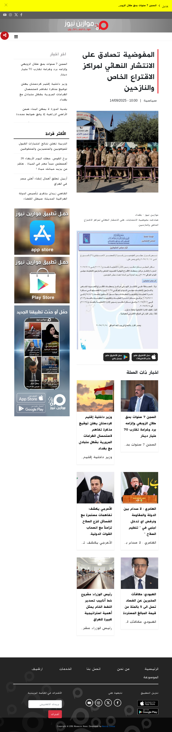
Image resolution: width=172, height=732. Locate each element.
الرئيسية (151, 668)
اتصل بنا (93, 668)
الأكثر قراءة (56, 134)
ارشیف (37, 668)
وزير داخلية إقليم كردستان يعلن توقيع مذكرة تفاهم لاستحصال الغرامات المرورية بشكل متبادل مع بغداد (43, 92)
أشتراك (55, 714)
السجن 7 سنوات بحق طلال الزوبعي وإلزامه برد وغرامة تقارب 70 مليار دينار (44, 69)
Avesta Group (108, 726)
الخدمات (65, 668)
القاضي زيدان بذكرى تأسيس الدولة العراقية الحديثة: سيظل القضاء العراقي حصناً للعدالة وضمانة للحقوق (41, 198)
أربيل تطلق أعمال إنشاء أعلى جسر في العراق (43, 181)
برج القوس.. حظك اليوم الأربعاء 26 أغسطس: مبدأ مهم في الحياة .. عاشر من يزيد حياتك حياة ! (42, 163)
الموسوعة (150, 677)
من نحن (123, 668)
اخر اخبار (58, 54)
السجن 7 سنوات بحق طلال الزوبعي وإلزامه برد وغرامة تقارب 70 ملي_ (117, 5)
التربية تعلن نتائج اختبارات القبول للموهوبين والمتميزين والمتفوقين (43, 146)
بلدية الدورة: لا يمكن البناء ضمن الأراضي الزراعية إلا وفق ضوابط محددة (41, 111)
